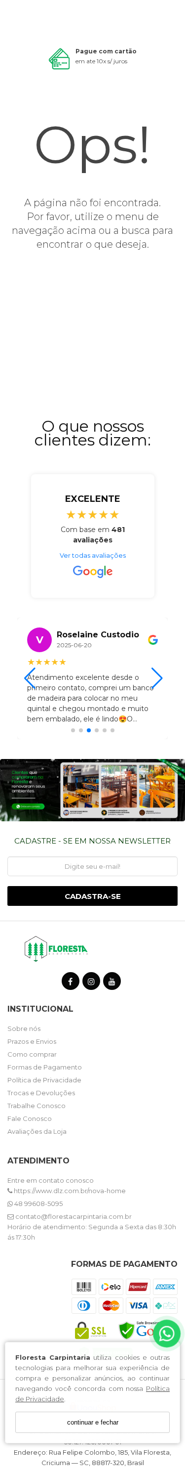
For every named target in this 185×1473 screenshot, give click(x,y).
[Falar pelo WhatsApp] (167, 1334)
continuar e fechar (92, 1422)
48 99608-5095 (38, 1203)
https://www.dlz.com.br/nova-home (69, 1191)
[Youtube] (112, 983)
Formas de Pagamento (44, 1067)
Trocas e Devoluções (41, 1093)
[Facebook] (70, 983)
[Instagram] (91, 983)
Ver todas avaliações (93, 555)
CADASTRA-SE (93, 896)
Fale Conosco (29, 1118)
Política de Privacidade (44, 1080)
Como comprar (32, 1054)
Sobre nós (23, 1028)
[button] (73, 730)
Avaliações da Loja (37, 1131)
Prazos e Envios (31, 1041)
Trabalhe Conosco (36, 1106)
